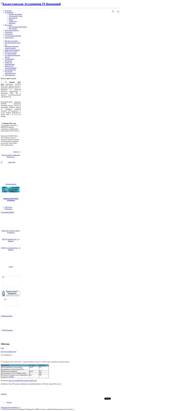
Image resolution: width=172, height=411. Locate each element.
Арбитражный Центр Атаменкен (11, 199)
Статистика (9, 34)
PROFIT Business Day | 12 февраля (10, 240)
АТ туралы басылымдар (13, 36)
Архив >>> (17, 152)
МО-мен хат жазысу (11, 41)
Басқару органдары (15, 14)
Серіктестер (13, 21)
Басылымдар (13, 18)
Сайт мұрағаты (10, 75)
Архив (11, 267)
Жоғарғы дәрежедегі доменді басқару (12, 47)
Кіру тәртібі (13, 28)
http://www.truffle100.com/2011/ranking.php (23, 380)
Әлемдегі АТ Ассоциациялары (11, 67)
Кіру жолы (8, 25)
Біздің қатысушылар (12, 30)
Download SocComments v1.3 (10, 407)
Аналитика (8, 32)
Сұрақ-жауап (9, 37)
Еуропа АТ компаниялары (10, 63)
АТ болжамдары (10, 70)
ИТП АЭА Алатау (11, 52)
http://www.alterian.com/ (8, 351)
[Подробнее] (11, 286)
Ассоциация (9, 12)
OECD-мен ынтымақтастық (10, 72)
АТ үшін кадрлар (10, 53)
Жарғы (11, 19)
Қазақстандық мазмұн (12, 50)
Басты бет (8, 10)
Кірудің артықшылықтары (18, 27)
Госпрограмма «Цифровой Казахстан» (11, 156)
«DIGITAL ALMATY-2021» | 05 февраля (10, 231)
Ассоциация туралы (15, 16)
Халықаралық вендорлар (9, 60)
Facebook (9, 402)
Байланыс (12, 23)
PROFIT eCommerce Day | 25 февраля (10, 249)
